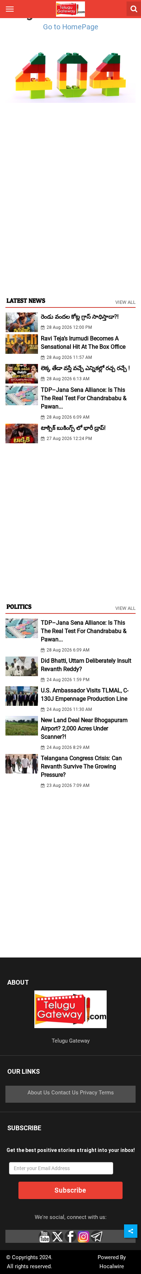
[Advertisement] (70, 216)
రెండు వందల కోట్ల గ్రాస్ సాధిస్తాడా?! (80, 316)
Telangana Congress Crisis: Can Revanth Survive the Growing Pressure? (81, 766)
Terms (106, 1092)
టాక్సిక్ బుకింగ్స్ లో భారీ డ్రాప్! (73, 427)
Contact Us (64, 1092)
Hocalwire (111, 1266)
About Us (38, 1092)
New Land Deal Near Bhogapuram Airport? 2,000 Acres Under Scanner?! (84, 728)
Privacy (88, 1092)
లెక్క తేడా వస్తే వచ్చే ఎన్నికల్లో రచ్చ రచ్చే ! (85, 368)
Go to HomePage (70, 26)
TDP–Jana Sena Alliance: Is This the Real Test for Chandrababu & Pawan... (84, 398)
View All (125, 302)
